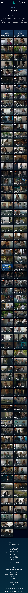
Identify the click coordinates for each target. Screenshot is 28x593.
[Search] (20, 2)
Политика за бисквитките (14, 576)
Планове (14, 567)
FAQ (14, 565)
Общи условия (14, 572)
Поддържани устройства (14, 569)
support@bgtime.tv (14, 562)
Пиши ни (14, 578)
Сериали (14, 7)
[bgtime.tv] (14, 544)
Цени (14, 571)
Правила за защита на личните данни (14, 574)
